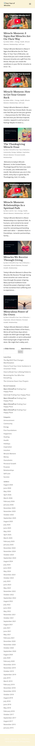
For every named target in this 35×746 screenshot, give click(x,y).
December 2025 (9, 508)
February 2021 (9, 638)
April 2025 (7, 535)
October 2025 (9, 515)
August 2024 (8, 561)
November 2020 (10, 645)
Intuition (7, 450)
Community (7, 152)
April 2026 (7, 495)
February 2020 (9, 661)
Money (6, 457)
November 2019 (10, 668)
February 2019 (9, 684)
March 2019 (8, 681)
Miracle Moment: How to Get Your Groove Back (17, 94)
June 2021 (7, 631)
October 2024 (9, 555)
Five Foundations (10, 430)
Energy (17, 42)
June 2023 (7, 585)
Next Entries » (26, 348)
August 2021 (8, 624)
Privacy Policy (25, 741)
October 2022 (9, 595)
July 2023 (7, 581)
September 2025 (10, 518)
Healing (6, 437)
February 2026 (9, 501)
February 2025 (9, 541)
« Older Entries (9, 348)
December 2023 (9, 575)
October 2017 (9, 714)
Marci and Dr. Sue (11, 211)
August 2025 (8, 521)
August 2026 (8, 485)
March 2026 (8, 498)
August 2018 (8, 698)
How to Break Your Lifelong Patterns (17, 372)
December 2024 (9, 548)
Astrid (6, 395)
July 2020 (7, 658)
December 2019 (9, 664)
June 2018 (7, 704)
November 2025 (10, 511)
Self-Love (21, 44)
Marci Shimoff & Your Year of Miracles (17, 150)
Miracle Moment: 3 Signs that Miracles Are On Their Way (17, 36)
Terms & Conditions (12, 741)
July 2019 (7, 678)
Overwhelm (8, 460)
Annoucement (9, 420)
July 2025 (7, 525)
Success (6, 477)
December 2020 (9, 641)
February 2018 (9, 711)
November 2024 (10, 551)
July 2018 (7, 701)
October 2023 (9, 578)
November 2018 (10, 691)
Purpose (7, 467)
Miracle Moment (9, 155)
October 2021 (9, 618)
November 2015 (10, 724)
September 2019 (10, 674)
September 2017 (10, 718)
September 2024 (10, 558)
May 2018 (7, 708)
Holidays (19, 152)
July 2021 (7, 628)
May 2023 (7, 588)
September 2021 (10, 621)
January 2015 (9, 728)
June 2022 (7, 608)
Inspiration (26, 152)
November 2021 (10, 614)
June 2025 (7, 528)
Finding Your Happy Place (20, 395)
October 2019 (9, 671)
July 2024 (7, 565)
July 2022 (7, 604)
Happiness (8, 434)
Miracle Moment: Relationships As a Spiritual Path (14, 205)
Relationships (14, 44)
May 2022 (7, 611)
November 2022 (10, 591)
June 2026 (7, 488)
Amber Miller (9, 42)
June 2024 (7, 568)
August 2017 (8, 721)
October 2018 (9, 694)
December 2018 (9, 688)
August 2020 (8, 654)
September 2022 (10, 598)
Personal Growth (20, 155)
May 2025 (7, 531)
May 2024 (7, 571)
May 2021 (7, 634)
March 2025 (8, 538)
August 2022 (8, 601)
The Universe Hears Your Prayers (16, 381)
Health (22, 42)
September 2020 (10, 651)
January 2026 (9, 505)
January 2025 (9, 545)
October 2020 (9, 648)
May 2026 (7, 491)
